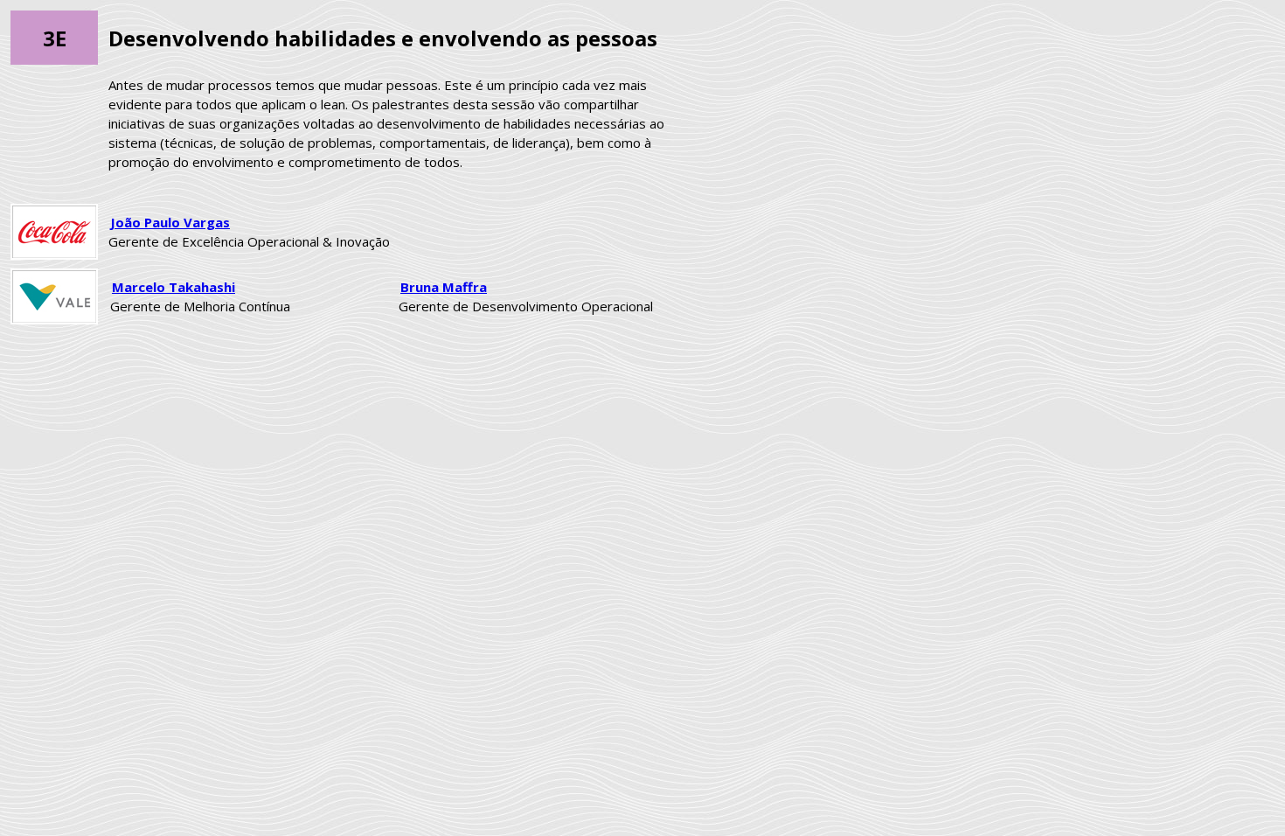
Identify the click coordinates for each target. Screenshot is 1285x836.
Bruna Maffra (443, 287)
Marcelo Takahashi (173, 287)
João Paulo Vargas (170, 222)
